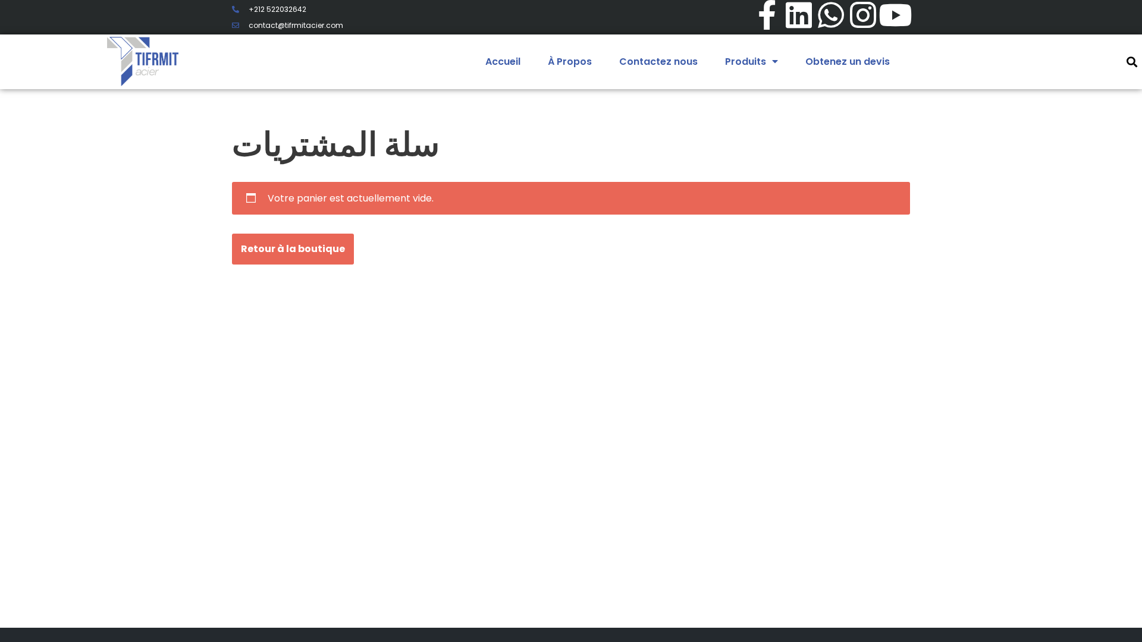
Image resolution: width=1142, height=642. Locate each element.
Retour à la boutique (293, 249)
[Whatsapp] (831, 15)
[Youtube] (895, 15)
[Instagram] (863, 15)
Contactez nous (658, 61)
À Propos (570, 61)
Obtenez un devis (847, 61)
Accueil (502, 61)
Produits (745, 61)
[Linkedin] (799, 15)
